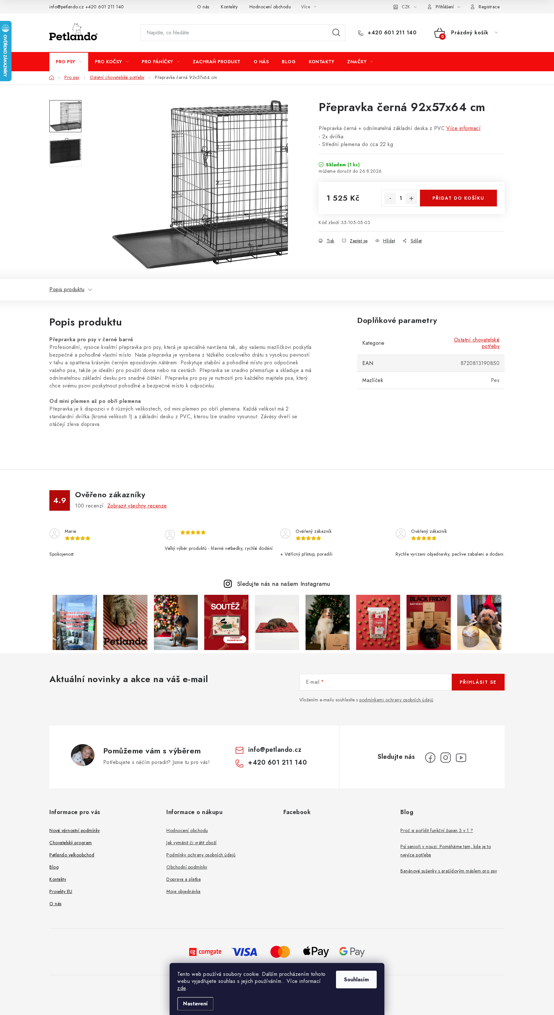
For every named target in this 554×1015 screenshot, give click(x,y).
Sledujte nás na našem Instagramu (283, 583)
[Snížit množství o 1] (390, 198)
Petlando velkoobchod (71, 855)
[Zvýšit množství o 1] (411, 198)
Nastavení (195, 1003)
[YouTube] (461, 757)
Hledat (336, 32)
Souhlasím (356, 979)
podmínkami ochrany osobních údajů (396, 700)
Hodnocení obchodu (270, 7)
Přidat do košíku (458, 198)
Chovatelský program (70, 842)
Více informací (463, 128)
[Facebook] (430, 757)
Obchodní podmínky (186, 867)
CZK (405, 7)
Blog (54, 867)
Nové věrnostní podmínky (74, 830)
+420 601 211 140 (104, 7)
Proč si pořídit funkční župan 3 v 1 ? (436, 830)
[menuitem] (68, 61)
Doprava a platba (183, 879)
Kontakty (229, 7)
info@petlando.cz (66, 7)
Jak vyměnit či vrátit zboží (191, 842)
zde (181, 988)
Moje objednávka (183, 891)
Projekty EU (60, 891)
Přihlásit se (478, 682)
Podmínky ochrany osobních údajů (201, 855)
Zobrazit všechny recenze (137, 505)
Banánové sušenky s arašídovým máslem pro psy (448, 871)
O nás (203, 7)
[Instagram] (446, 757)
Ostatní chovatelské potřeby (477, 343)
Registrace (489, 7)
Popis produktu (66, 289)
